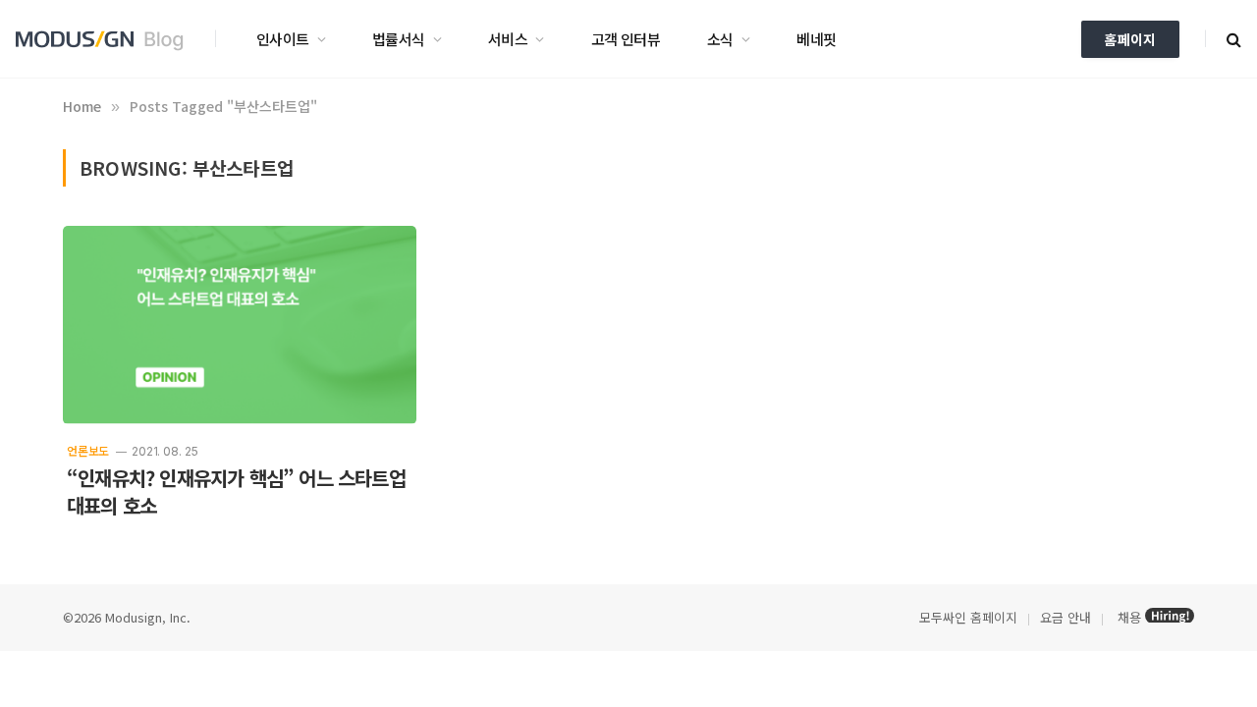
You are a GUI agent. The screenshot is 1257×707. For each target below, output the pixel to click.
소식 (720, 38)
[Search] (1232, 39)
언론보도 (88, 450)
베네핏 (816, 38)
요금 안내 (1065, 617)
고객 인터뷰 (625, 38)
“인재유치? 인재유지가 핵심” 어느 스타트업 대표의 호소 (236, 491)
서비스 (507, 38)
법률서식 (398, 38)
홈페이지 (1130, 39)
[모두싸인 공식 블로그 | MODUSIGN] (106, 39)
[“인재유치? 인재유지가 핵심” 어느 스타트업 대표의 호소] (239, 325)
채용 (1129, 617)
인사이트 (282, 38)
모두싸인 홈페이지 (966, 617)
